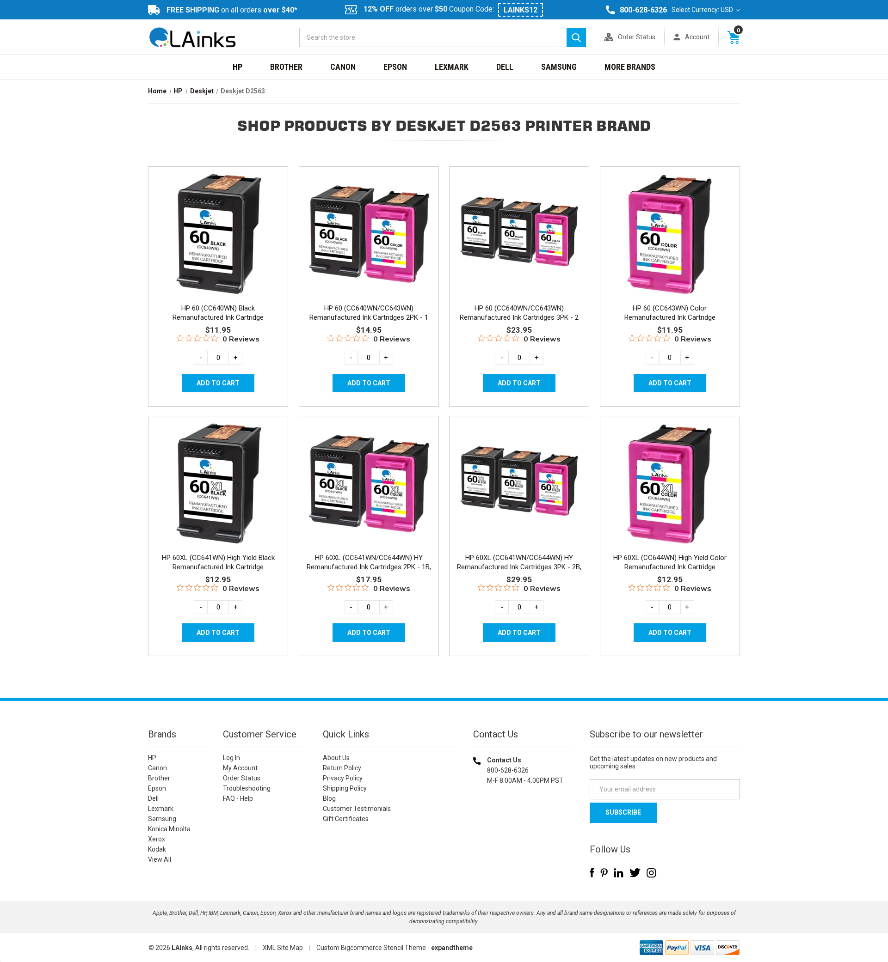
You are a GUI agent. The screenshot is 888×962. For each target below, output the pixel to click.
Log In (231, 757)
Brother (286, 67)
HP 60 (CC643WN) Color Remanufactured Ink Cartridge (669, 313)
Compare (215, 244)
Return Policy (342, 768)
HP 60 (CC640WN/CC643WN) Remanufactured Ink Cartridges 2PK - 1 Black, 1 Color (368, 317)
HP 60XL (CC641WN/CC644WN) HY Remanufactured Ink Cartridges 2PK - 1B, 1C (369, 567)
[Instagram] (651, 873)
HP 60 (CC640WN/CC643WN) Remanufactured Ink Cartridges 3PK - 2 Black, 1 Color (519, 317)
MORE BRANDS (629, 67)
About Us (336, 757)
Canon (343, 67)
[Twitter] (635, 873)
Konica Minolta (169, 829)
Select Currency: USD (703, 9)
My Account (240, 768)
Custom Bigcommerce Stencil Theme (371, 947)
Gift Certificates (346, 818)
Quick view (217, 223)
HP (237, 67)
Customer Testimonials (357, 808)
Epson (395, 67)
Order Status (636, 37)
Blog (329, 798)
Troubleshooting (247, 788)
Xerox (156, 839)
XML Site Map (283, 947)
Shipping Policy (345, 788)
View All (159, 859)
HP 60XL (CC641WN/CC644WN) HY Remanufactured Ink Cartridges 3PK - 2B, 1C (519, 567)
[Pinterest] (604, 873)
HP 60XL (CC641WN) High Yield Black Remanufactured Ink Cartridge (218, 562)
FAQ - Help (238, 798)
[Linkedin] (618, 873)
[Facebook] (592, 873)
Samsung (559, 67)
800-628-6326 (643, 10)
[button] (523, 840)
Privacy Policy (343, 778)
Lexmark (452, 67)
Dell (504, 67)
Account (697, 37)
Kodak (157, 849)
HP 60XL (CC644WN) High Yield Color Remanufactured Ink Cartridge (670, 562)
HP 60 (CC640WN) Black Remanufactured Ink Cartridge (218, 313)
